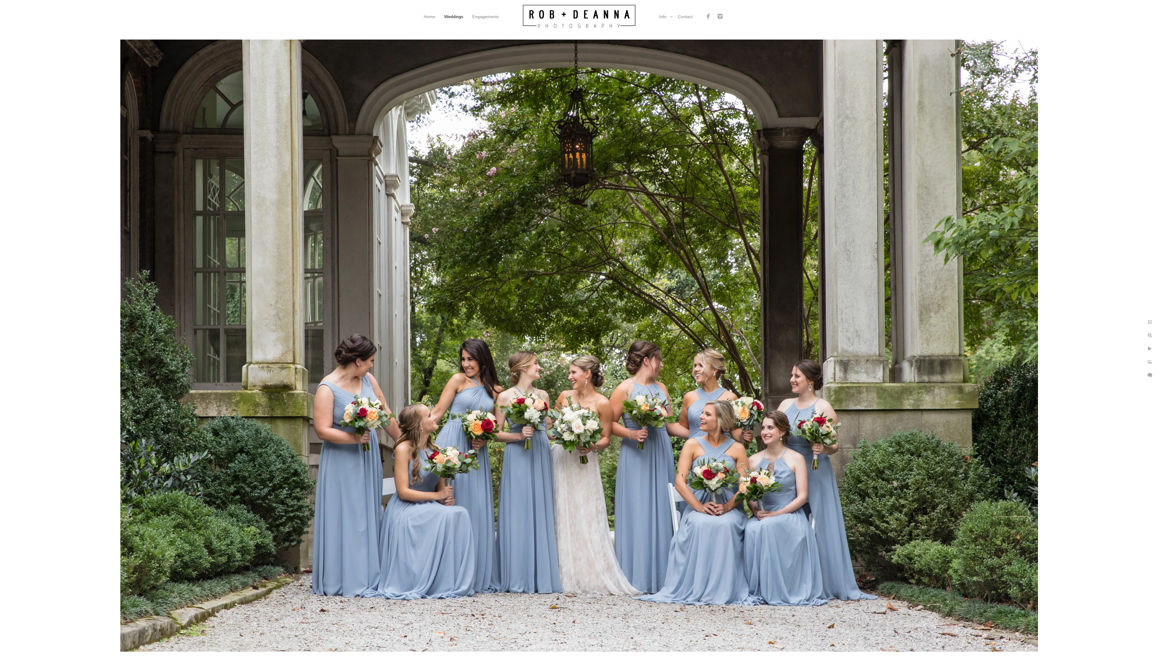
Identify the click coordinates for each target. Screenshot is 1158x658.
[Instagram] (720, 16)
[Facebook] (708, 16)
